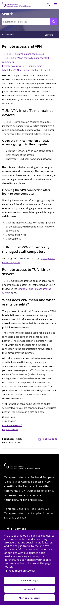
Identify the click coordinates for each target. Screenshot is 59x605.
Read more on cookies (22, 570)
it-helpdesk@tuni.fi (12, 425)
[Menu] (53, 4)
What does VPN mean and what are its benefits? (28, 70)
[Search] (46, 4)
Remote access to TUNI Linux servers (22, 66)
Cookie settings (29, 580)
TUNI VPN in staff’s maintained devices (23, 54)
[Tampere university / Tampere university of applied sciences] (16, 4)
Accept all (29, 589)
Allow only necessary (29, 598)
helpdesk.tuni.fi (10, 429)
